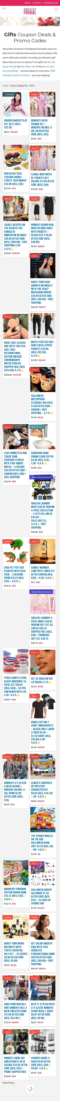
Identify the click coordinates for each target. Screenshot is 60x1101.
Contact (37, 3)
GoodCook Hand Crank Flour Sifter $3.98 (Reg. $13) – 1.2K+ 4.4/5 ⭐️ (42, 460)
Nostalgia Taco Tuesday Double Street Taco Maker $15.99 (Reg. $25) (15, 181)
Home (5, 85)
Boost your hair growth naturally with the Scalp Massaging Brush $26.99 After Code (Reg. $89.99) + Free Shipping (42, 294)
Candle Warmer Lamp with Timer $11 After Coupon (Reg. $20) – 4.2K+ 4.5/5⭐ (43, 575)
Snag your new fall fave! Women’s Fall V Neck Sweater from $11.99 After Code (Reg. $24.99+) (15, 1013)
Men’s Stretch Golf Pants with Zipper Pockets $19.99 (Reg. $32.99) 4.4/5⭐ (42, 350)
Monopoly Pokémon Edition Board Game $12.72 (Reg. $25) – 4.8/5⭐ (15, 896)
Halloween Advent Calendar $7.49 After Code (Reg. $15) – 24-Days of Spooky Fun (41, 898)
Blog (27, 3)
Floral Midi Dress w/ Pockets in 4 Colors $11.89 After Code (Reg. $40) (42, 181)
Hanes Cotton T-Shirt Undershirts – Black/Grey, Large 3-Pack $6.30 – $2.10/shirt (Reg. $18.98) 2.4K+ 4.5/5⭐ (42, 734)
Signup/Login (51, 3)
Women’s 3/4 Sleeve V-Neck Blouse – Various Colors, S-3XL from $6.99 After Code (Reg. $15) (15, 793)
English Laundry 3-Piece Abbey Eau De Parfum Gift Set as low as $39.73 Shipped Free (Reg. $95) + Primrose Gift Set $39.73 (42, 630)
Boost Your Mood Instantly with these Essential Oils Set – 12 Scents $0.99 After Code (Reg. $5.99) (16, 954)
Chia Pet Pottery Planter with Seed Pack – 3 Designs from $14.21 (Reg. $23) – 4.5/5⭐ (15, 576)
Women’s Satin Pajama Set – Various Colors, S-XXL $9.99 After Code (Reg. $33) (41, 129)
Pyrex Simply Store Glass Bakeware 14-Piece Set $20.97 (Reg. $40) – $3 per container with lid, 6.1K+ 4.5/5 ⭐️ (15, 688)
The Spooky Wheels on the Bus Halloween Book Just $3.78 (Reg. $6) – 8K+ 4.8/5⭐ (42, 844)
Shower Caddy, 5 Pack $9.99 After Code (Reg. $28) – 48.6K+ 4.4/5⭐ (40, 1065)
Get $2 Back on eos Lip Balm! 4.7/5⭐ (42, 682)
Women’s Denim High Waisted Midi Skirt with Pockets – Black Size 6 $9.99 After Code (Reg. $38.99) (42, 235)
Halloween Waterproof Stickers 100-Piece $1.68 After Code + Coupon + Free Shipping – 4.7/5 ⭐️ (42, 406)
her (49, 61)
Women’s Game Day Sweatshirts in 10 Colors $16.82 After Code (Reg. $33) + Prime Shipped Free (16, 1066)
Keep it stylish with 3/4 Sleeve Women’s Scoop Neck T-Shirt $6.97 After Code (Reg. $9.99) (43, 1013)
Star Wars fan (28, 66)
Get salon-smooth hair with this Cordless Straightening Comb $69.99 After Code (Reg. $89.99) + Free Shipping (43, 956)
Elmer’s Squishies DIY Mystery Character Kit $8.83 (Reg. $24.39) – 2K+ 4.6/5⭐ (42, 791)
